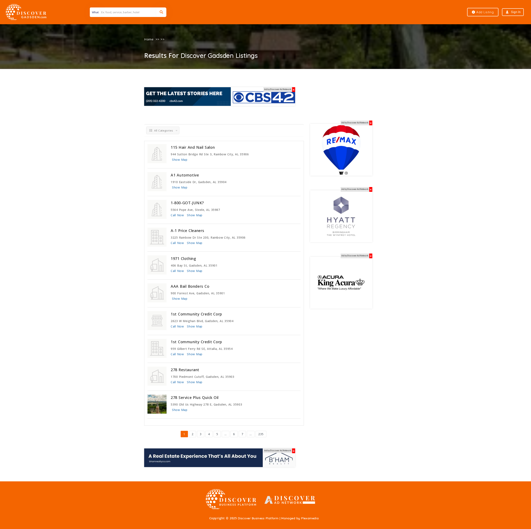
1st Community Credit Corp (196, 314)
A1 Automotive (185, 175)
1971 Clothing (183, 258)
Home (148, 39)
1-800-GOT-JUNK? (187, 202)
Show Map (179, 160)
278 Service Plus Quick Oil (195, 397)
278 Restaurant (185, 369)
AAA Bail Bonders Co (190, 286)
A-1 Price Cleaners (187, 230)
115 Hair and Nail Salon (193, 147)
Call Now (177, 215)
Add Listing (484, 12)
